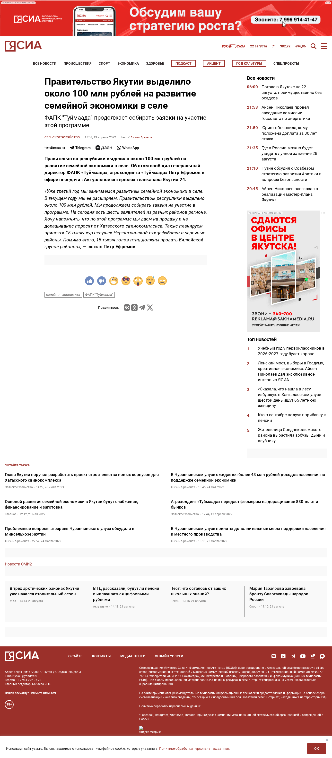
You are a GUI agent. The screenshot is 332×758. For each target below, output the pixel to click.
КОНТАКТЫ (101, 656)
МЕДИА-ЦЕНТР (132, 656)
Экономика (128, 63)
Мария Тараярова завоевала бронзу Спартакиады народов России (278, 594)
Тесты (175, 601)
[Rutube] (312, 656)
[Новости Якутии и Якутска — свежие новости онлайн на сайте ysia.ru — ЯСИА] (23, 46)
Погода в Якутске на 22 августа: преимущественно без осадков (292, 92)
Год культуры (249, 63)
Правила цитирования (156, 684)
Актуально (100, 606)
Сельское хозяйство (62, 137)
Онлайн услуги (169, 656)
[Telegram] (142, 307)
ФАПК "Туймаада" (99, 295)
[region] (166, 747)
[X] (150, 307)
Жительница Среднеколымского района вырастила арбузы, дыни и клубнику (291, 435)
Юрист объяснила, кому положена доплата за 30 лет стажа (289, 133)
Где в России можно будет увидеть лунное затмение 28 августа (289, 153)
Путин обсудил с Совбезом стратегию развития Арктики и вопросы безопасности (292, 174)
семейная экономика (63, 295)
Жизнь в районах (183, 487)
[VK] (274, 656)
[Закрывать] (327, 740)
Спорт (104, 63)
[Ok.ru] (134, 307)
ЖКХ (13, 601)
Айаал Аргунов (141, 137)
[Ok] (283, 656)
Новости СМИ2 (18, 564)
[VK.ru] (127, 307)
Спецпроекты (286, 63)
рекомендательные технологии (194, 693)
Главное (10, 514)
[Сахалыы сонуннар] (233, 46)
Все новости (44, 63)
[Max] (322, 656)
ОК (316, 748)
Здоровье (155, 63)
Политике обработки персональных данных (194, 748)
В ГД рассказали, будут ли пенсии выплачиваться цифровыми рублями (126, 594)
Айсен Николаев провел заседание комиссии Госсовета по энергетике (286, 113)
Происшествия (77, 63)
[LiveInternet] (169, 730)
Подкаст (183, 63)
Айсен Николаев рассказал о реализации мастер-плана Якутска (290, 194)
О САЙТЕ (75, 656)
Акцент (214, 63)
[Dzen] (104, 147)
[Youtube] (303, 656)
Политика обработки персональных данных (170, 706)
